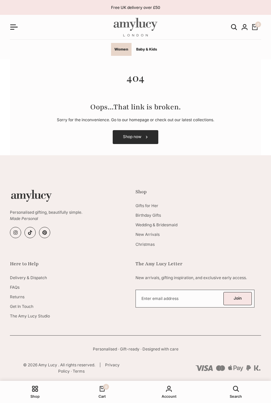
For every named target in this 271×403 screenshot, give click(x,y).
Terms (79, 371)
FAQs (14, 287)
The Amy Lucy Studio (30, 315)
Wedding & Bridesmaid (156, 224)
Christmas (145, 244)
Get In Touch (21, 306)
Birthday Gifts (148, 215)
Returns (17, 296)
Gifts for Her (147, 205)
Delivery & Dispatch (28, 277)
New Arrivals (148, 234)
